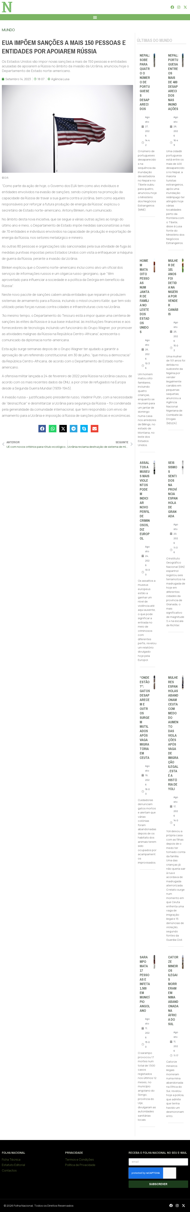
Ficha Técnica (11, 1159)
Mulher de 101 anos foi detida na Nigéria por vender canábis (173, 287)
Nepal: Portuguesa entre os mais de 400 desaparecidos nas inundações (173, 82)
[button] (95, 17)
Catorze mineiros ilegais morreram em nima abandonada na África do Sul (173, 990)
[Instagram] (178, 7)
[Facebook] (172, 7)
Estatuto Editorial (13, 1165)
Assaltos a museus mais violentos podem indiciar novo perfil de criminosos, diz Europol (145, 501)
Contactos (9, 1170)
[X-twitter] (185, 7)
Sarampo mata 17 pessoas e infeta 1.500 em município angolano (145, 984)
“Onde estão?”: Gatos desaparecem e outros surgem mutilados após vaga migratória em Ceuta (145, 717)
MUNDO (8, 29)
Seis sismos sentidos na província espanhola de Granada (173, 489)
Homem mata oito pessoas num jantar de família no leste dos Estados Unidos (144, 296)
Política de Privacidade (80, 1165)
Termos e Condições (79, 1159)
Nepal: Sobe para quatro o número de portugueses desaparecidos (145, 82)
